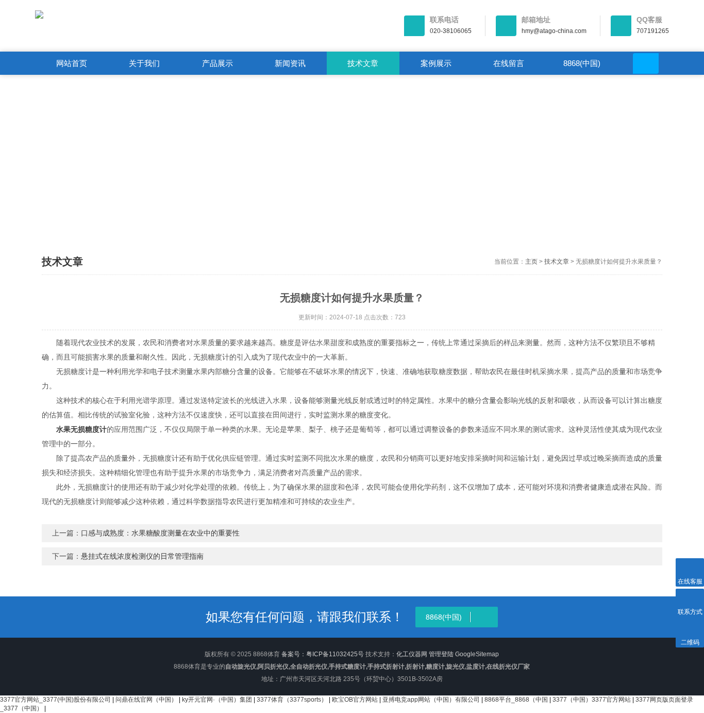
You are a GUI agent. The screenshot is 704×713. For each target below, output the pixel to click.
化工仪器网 (411, 654)
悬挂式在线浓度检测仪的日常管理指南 (142, 556)
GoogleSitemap (477, 654)
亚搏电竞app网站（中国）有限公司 (431, 699)
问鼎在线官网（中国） (146, 699)
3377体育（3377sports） (292, 699)
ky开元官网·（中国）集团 (217, 699)
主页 (531, 261)
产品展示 (217, 63)
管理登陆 (441, 654)
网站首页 (71, 63)
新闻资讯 (290, 63)
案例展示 (436, 63)
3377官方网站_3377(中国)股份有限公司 (55, 699)
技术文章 (362, 63)
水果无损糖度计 (81, 429)
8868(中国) (581, 63)
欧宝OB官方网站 (355, 699)
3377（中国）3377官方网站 (591, 699)
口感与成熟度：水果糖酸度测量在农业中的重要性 (160, 533)
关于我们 (144, 63)
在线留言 (508, 63)
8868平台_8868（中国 (516, 699)
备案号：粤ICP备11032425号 (322, 654)
